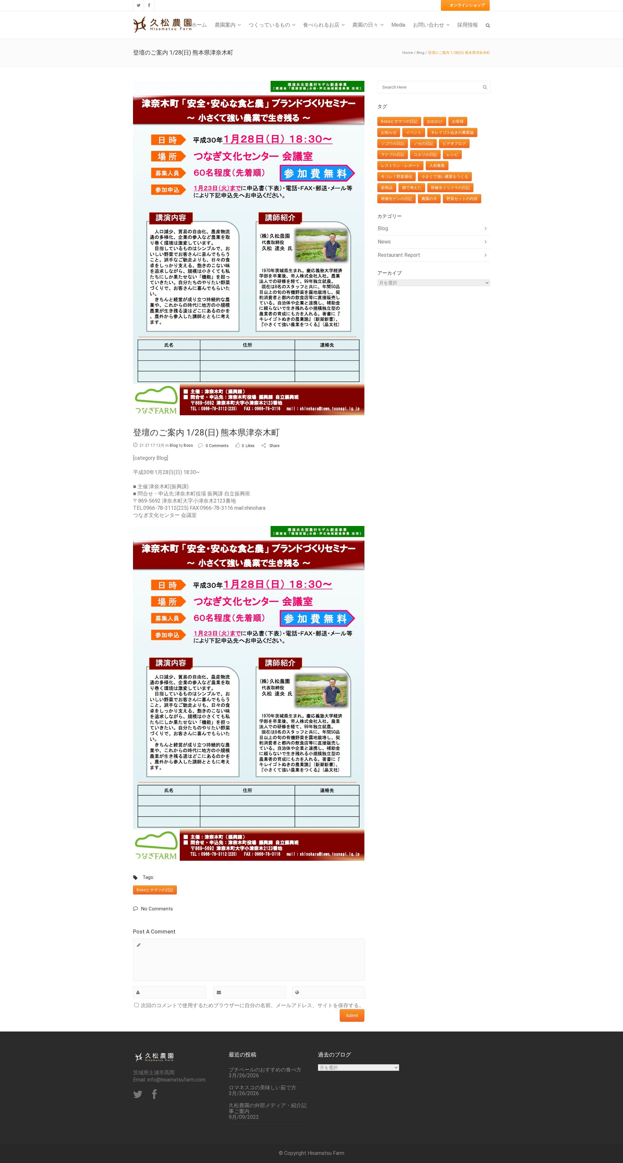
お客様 (458, 121)
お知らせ (389, 132)
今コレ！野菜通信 (396, 176)
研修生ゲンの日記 (396, 198)
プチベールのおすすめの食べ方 (265, 1070)
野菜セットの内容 (462, 198)
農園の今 (429, 198)
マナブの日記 (392, 154)
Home (407, 53)
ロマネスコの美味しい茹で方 (262, 1088)
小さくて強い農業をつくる (444, 176)
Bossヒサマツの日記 (155, 890)
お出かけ (435, 121)
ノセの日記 (423, 143)
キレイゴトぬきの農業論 (452, 132)
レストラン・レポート (400, 165)
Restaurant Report (399, 255)
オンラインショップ (467, 5)
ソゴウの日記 (392, 143)
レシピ (452, 154)
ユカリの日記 (425, 154)
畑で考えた (411, 187)
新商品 (387, 187)
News (384, 242)
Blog (420, 53)
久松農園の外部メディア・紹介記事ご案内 (268, 1108)
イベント (413, 132)
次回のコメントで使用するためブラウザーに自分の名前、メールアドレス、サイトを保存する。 (252, 1005)
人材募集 (437, 165)
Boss (188, 445)
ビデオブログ (454, 143)
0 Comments (217, 446)
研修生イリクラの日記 (450, 187)
